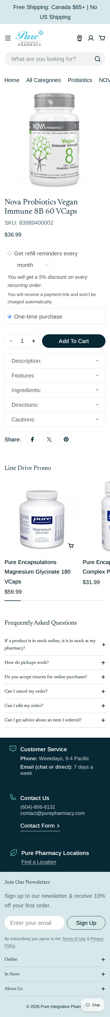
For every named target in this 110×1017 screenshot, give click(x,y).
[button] (55, 361)
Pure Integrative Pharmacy (65, 1006)
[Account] (90, 38)
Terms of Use (74, 938)
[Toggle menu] (8, 38)
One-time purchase (38, 316)
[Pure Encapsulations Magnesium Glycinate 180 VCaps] (42, 516)
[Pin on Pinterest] (66, 439)
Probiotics (80, 80)
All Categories (43, 80)
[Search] (97, 59)
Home (12, 80)
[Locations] (79, 38)
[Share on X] (49, 439)
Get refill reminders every (46, 253)
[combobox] (55, 59)
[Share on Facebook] (32, 439)
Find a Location (38, 862)
